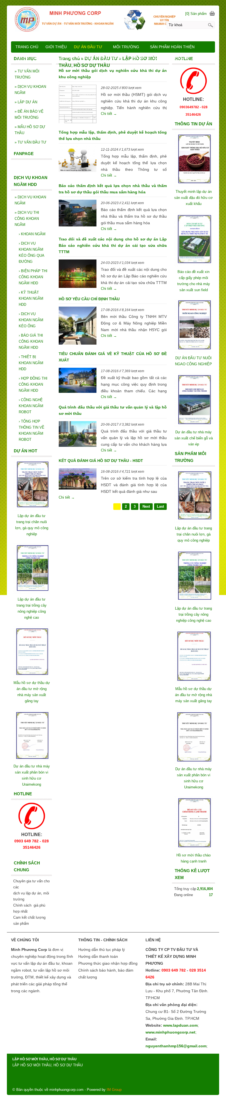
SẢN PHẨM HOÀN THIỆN (172, 47)
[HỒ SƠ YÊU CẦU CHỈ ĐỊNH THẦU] (77, 326)
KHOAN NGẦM (32, 234)
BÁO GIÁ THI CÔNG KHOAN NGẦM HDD (31, 341)
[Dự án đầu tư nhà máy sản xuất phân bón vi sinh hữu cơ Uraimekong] (193, 763)
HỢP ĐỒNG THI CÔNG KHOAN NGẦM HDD (33, 384)
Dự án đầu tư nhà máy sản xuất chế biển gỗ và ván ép (193, 438)
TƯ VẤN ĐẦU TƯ (30, 142)
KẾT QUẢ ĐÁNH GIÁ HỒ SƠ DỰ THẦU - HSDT (101, 460)
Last (160, 506)
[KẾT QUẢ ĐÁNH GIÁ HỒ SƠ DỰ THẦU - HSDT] (77, 479)
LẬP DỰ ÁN (26, 102)
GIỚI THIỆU (56, 47)
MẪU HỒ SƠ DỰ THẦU (30, 130)
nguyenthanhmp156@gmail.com (176, 1046)
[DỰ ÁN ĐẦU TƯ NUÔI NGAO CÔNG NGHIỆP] (193, 352)
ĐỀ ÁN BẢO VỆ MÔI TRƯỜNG (29, 114)
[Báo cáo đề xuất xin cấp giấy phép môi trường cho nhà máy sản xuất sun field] (193, 266)
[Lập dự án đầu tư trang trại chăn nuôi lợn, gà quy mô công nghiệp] (193, 522)
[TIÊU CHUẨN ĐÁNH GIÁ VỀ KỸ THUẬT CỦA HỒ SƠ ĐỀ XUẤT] (77, 381)
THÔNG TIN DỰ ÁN (33, 58)
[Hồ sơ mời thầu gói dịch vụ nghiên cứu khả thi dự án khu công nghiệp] (77, 105)
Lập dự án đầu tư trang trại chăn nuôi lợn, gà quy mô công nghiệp (193, 534)
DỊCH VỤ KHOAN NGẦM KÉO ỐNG (31, 320)
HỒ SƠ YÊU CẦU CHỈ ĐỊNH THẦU (89, 299)
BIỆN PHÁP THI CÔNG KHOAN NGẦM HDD (33, 277)
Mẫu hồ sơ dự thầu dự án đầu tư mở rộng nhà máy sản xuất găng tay (193, 695)
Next (146, 506)
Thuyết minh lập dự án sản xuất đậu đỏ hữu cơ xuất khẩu (193, 198)
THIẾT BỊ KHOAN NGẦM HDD (31, 363)
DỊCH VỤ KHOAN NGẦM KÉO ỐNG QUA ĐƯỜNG (31, 252)
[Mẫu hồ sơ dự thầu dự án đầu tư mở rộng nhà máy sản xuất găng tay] (193, 683)
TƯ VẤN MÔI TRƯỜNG (27, 74)
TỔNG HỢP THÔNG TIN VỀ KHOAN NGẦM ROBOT (31, 430)
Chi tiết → (109, 114)
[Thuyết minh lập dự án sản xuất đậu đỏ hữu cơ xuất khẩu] (193, 185)
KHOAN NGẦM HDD (150, 58)
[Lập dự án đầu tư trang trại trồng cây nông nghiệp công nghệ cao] (193, 602)
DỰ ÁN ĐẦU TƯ (88, 47)
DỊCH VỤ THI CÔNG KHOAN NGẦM (27, 218)
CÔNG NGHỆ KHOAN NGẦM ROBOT (31, 406)
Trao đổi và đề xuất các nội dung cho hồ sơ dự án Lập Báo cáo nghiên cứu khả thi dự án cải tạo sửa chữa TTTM (113, 245)
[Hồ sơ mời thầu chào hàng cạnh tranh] (193, 849)
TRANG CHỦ (26, 47)
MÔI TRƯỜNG (126, 47)
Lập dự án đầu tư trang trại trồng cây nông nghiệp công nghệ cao (193, 614)
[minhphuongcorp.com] (113, 19)
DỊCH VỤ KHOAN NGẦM (30, 90)
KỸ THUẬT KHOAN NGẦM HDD (31, 298)
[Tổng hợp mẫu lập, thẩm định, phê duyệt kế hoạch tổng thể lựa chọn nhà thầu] (77, 160)
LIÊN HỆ (182, 58)
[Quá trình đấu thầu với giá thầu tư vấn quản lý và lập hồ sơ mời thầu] (77, 435)
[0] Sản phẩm (196, 14)
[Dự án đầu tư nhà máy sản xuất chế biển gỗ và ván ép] (193, 426)
